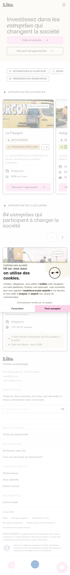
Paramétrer (17, 308)
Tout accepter (52, 308)
